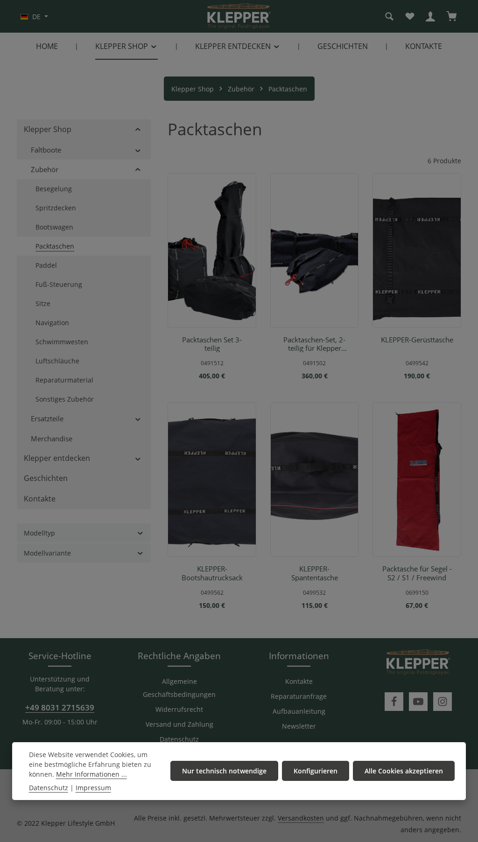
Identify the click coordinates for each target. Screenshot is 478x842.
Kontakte (299, 681)
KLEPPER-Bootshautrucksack (212, 573)
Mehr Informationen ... (91, 774)
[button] (138, 129)
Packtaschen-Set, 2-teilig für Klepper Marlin (314, 344)
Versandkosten (301, 818)
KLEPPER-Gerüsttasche (417, 339)
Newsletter (299, 726)
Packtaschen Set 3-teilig (212, 344)
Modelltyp (39, 533)
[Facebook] (394, 701)
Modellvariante (47, 553)
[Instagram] (442, 701)
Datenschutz (179, 739)
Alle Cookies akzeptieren (404, 770)
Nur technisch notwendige (224, 770)
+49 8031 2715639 (59, 707)
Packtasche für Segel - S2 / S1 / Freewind (417, 573)
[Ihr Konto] (430, 16)
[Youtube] (418, 701)
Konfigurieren (315, 770)
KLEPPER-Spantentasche (314, 573)
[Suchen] (389, 16)
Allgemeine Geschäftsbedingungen (179, 688)
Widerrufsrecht (179, 709)
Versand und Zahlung (179, 724)
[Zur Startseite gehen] (239, 16)
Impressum (93, 787)
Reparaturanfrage (299, 696)
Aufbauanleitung (299, 711)
